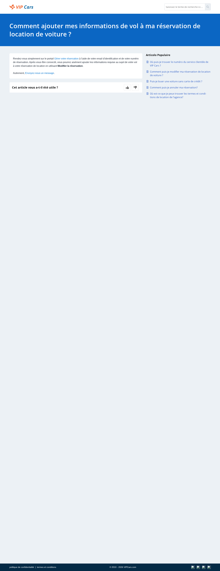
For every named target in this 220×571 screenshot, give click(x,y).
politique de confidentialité (21, 567)
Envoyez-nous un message (39, 73)
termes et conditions (46, 567)
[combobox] (184, 7)
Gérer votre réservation (66, 58)
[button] (127, 87)
